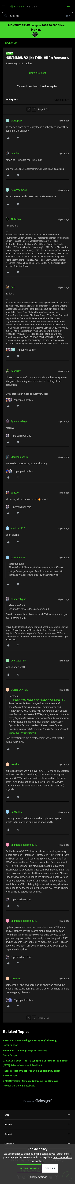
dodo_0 (15, 492)
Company (9, 1143)
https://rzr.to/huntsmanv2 (22, 732)
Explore (8, 1124)
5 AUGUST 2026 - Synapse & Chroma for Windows (30, 1081)
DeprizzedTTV (18, 660)
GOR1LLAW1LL (19, 689)
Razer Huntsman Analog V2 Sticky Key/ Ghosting (30, 1040)
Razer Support (10, 1045)
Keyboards (11, 43)
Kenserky (16, 371)
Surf (13, 287)
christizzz (16, 978)
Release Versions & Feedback (19, 1085)
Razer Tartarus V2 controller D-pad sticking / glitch (31, 1071)
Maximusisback (19, 457)
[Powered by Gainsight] (38, 1101)
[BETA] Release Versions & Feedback (22, 1065)
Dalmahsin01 (18, 557)
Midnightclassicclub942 (24, 844)
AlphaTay (16, 219)
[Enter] (6, 15)
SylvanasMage (19, 421)
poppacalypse (18, 599)
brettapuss (16, 120)
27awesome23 (19, 190)
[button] (4, 7)
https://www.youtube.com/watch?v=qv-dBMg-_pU (39, 699)
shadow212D (18, 528)
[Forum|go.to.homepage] (23, 6)
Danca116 (16, 812)
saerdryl (15, 764)
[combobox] (37, 15)
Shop (7, 1114)
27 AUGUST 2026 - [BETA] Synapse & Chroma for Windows (35, 1061)
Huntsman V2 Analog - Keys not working (25, 1051)
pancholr (15, 153)
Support (8, 1134)
